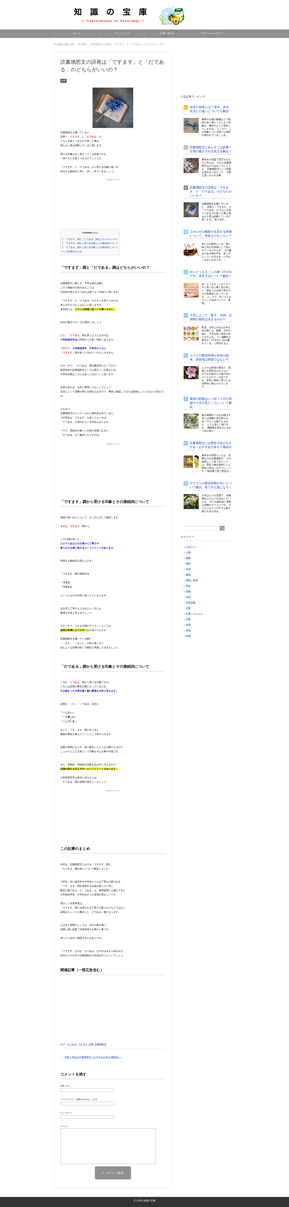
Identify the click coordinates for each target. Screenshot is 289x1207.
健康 (188, 558)
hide (95, 233)
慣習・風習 (192, 580)
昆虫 (188, 585)
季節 (188, 563)
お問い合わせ (167, 33)
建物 (188, 574)
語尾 (91, 1044)
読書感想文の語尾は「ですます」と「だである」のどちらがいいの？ (211, 191)
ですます (82, 1044)
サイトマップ (122, 33)
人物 (188, 552)
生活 (188, 597)
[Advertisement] (112, 200)
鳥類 (188, 636)
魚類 (188, 630)
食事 (188, 624)
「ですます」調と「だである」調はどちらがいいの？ (90, 239)
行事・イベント (194, 613)
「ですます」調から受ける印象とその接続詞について (90, 243)
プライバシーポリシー (212, 33)
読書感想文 (101, 1044)
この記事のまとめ (72, 251)
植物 (188, 591)
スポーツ (191, 546)
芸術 (188, 608)
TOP (65, 44)
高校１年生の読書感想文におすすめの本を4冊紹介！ (93, 1057)
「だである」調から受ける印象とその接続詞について (90, 247)
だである (72, 1044)
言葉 (188, 619)
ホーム (77, 33)
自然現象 (191, 602)
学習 (63, 80)
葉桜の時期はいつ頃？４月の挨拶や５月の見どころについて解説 (211, 403)
